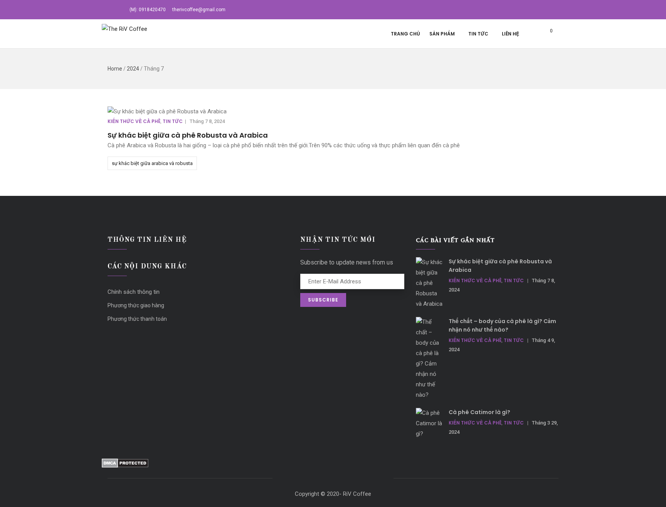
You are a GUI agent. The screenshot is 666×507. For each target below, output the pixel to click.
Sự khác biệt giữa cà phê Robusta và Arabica (188, 135)
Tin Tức (478, 33)
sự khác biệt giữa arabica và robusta (152, 163)
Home (115, 69)
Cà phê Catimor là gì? (479, 412)
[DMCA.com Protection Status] (125, 463)
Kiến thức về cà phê (134, 121)
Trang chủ (405, 33)
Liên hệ (510, 33)
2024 (133, 69)
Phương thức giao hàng (136, 305)
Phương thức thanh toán (137, 319)
